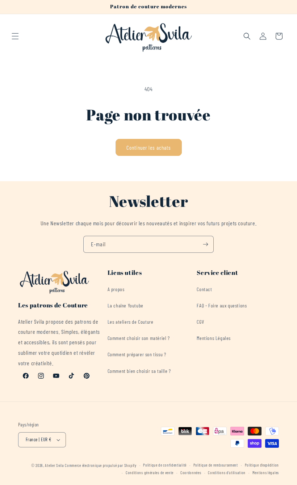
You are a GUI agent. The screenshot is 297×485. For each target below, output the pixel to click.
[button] (15, 36)
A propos (116, 289)
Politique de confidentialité (165, 465)
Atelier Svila (54, 465)
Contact (204, 289)
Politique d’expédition (262, 465)
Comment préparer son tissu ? (137, 354)
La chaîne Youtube (125, 305)
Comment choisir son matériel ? (139, 338)
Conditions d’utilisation (227, 472)
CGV (200, 322)
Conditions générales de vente (149, 472)
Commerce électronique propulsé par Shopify (100, 465)
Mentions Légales (214, 338)
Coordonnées (190, 472)
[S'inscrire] (205, 244)
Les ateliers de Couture (131, 322)
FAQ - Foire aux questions (222, 305)
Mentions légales (265, 472)
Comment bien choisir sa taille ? (139, 371)
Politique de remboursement (215, 465)
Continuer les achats (148, 147)
